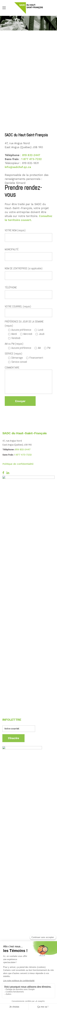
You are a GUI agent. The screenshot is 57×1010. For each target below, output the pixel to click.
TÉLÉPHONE (11, 287)
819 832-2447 (31, 155)
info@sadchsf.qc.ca (18, 167)
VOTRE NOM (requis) (15, 230)
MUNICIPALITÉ (12, 249)
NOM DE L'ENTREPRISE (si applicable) (23, 268)
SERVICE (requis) (13, 353)
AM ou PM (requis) (14, 343)
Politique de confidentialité (17, 463)
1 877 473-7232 (31, 159)
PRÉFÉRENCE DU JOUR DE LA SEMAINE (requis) (24, 323)
